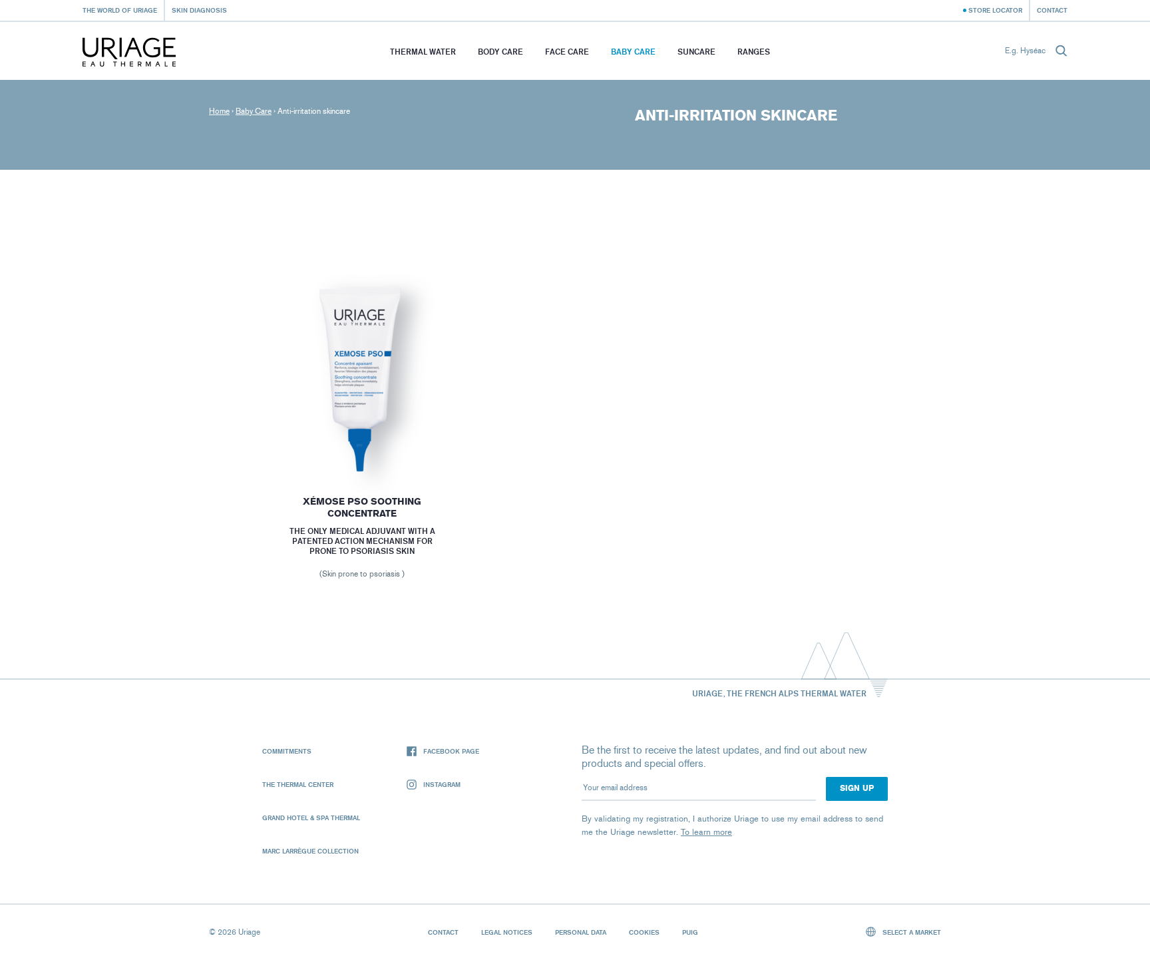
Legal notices (506, 932)
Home (219, 111)
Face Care (567, 52)
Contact (1052, 10)
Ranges (753, 52)
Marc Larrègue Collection (310, 851)
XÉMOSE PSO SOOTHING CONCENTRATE (362, 507)
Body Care (500, 52)
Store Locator (995, 10)
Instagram (442, 784)
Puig (690, 932)
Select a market (910, 932)
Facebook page (451, 751)
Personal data (580, 932)
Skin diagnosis (199, 10)
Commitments (286, 751)
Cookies (644, 932)
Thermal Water (423, 52)
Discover (362, 443)
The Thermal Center (297, 784)
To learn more (706, 832)
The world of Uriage (120, 10)
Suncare (696, 52)
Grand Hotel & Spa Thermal (311, 818)
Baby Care (633, 52)
